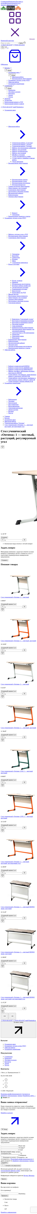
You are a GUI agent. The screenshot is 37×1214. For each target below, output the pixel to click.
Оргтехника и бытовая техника (18, 191)
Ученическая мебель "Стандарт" (22, 143)
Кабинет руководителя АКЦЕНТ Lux (20, 368)
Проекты (4, 40)
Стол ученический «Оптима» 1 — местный (15, 597)
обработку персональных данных (23, 1161)
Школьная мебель (18, 77)
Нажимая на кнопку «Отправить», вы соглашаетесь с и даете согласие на (17, 1159)
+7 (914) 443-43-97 (7, 45)
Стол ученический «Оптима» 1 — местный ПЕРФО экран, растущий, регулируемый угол (18, 998)
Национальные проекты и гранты (19, 216)
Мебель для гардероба (19, 149)
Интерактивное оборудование (22, 78)
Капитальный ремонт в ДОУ (14, 102)
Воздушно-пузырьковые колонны (23, 321)
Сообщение (22, 1155)
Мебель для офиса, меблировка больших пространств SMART (21, 372)
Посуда (10, 413)
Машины (15, 282)
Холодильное (12, 403)
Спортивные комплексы (20, 262)
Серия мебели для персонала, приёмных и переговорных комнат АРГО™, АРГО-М (22, 379)
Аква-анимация (17, 326)
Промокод (22, 1193)
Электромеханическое (15, 408)
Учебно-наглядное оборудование (19, 186)
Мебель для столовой (19, 153)
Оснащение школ (14, 72)
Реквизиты (12, 1)
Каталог (7, 68)
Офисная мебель (13, 82)
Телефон (22, 1148)
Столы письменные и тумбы (21, 156)
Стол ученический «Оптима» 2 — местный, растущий (18, 728)
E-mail (21, 1150)
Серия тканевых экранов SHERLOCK (20, 381)
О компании (5, 1)
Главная (7, 416)
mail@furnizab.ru (18, 107)
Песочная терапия (18, 324)
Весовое (11, 411)
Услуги (18, 3)
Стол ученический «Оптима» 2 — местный (15, 684)
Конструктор (16, 291)
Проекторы (15, 334)
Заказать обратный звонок (9, 5)
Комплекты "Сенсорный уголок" (23, 319)
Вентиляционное (13, 406)
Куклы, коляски (17, 280)
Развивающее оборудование (17, 339)
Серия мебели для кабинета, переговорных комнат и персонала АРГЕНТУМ (22, 375)
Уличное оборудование (15, 299)
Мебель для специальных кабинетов (24, 148)
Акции (13, 3)
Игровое (15, 259)
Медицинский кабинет (15, 193)
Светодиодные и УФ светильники (23, 333)
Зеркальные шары (18, 336)
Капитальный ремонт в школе (14, 104)
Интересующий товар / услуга (10, 1151)
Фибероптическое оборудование (22, 327)
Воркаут (14, 213)
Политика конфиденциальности (11, 1094)
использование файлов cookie (10, 1170)
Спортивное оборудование (17, 190)
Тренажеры (15, 214)
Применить (5, 1195)
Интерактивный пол (18, 184)
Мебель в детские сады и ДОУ (18, 234)
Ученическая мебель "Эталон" (22, 144)
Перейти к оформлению (8, 1212)
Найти (21, 43)
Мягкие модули (13, 294)
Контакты (8, 3)
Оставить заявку (18, 1022)
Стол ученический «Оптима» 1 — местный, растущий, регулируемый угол (19, 425)
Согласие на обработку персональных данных (15, 1094)
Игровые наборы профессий (21, 286)
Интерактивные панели (20, 179)
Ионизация (15, 338)
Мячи (14, 261)
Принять (4, 1179)
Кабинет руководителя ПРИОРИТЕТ (20, 369)
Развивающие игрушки (19, 289)
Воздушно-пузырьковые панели (22, 322)
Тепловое (11, 401)
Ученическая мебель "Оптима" (22, 146)
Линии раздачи (13, 409)
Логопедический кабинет (16, 343)
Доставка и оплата (14, 92)
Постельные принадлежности (18, 296)
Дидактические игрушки (20, 287)
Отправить (5, 560)
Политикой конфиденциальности (21, 1159)
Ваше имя (22, 1146)
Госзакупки (10, 40)
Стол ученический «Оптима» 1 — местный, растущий (18, 641)
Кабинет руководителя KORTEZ (19, 366)
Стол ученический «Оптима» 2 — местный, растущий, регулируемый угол (15, 862)
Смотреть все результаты (13, 1165)
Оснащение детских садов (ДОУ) (19, 80)
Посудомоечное (13, 404)
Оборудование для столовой (17, 188)
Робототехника (13, 195)
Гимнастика (16, 257)
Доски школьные (17, 161)
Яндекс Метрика (29, 1175)
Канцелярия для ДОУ (19, 292)
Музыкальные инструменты (21, 284)
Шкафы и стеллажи (18, 155)
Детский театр (13, 344)
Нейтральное (12, 399)
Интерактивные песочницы (21, 183)
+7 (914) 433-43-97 (19, 45)
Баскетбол (15, 256)
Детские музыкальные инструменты (20, 346)
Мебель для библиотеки (20, 151)
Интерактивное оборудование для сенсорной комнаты (23, 330)
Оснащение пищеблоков (16, 84)
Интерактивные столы (19, 181)
